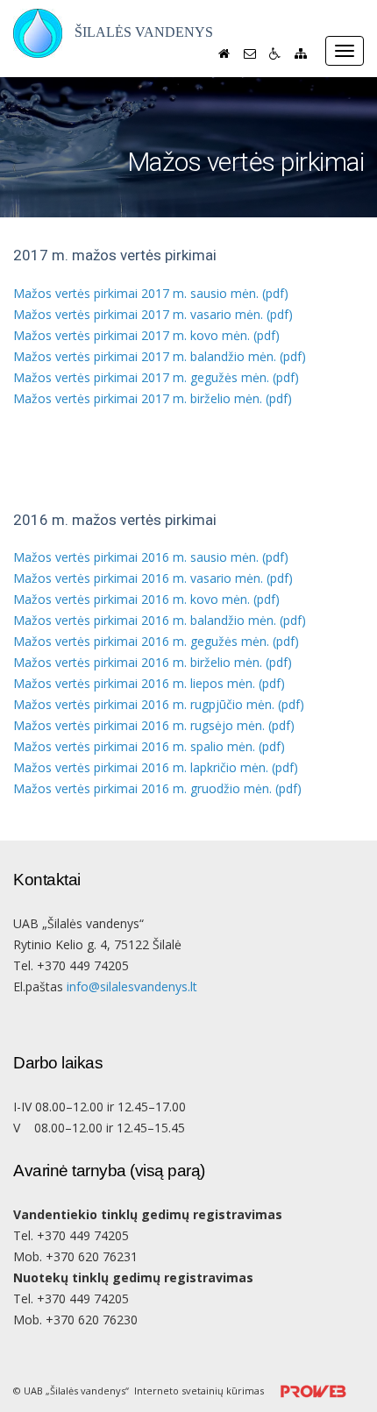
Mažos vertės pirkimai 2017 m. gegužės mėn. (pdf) (156, 377)
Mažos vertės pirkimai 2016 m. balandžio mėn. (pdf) (159, 620)
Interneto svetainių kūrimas (200, 1390)
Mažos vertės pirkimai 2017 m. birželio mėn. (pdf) (152, 398)
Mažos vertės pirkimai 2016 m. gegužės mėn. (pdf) (156, 641)
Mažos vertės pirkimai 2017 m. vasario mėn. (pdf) (153, 314)
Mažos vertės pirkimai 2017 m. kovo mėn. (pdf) (146, 335)
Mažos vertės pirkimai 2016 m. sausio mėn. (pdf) (150, 557)
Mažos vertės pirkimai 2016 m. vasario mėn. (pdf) (153, 578)
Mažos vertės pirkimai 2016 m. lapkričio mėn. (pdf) (155, 767)
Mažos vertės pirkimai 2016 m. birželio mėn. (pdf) (152, 662)
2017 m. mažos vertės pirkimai (115, 255)
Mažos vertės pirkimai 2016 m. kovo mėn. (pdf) (146, 599)
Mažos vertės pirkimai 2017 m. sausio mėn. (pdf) (150, 293)
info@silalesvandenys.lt (132, 986)
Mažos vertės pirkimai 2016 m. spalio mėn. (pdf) (149, 746)
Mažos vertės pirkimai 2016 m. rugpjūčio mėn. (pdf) (158, 704)
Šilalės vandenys (144, 32)
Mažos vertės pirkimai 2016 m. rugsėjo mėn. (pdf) (154, 725)
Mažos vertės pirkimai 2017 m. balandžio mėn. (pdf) (159, 356)
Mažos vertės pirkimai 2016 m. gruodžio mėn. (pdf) (157, 788)
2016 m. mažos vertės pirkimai (115, 520)
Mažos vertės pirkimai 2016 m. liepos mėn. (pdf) (149, 683)
